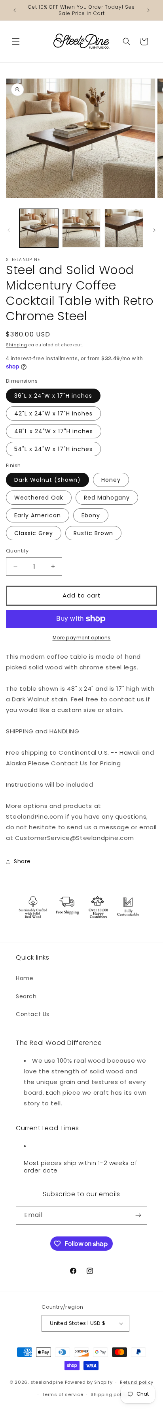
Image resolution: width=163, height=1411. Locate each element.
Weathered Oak (38, 498)
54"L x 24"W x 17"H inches (53, 449)
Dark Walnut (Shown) (47, 480)
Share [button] (22, 861)
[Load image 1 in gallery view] (38, 228)
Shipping (16, 345)
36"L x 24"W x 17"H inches (53, 396)
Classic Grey (33, 533)
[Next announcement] (148, 10)
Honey (111, 480)
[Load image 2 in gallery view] (81, 228)
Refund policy (137, 1382)
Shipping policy (110, 1394)
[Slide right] (154, 230)
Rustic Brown (93, 533)
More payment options (82, 637)
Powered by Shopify (89, 1382)
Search (26, 996)
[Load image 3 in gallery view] (123, 228)
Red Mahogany (107, 498)
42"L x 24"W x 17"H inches (53, 413)
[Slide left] (8, 230)
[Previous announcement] (14, 10)
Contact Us (32, 1014)
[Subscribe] (138, 1215)
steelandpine (46, 1382)
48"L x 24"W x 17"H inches (53, 431)
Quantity (17, 550)
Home (24, 978)
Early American (37, 515)
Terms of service (62, 1394)
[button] (16, 41)
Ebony (91, 515)
